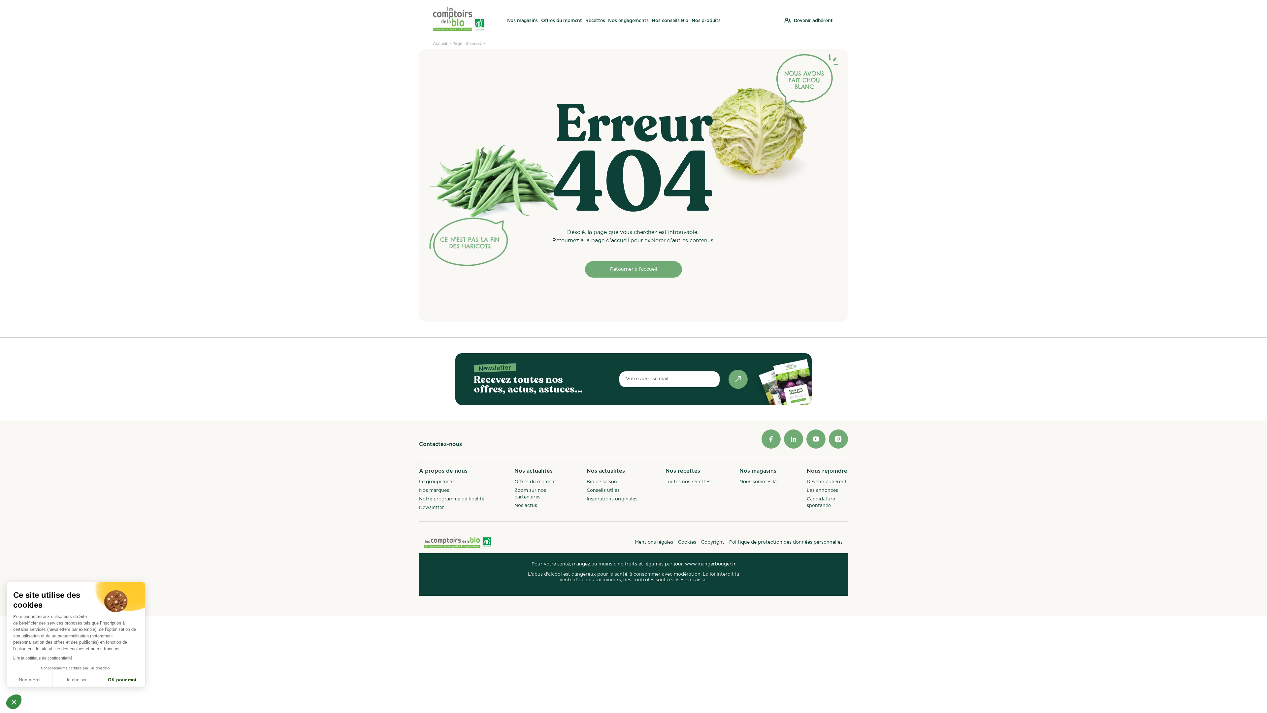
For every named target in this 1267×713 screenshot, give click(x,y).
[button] (14, 702)
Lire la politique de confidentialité (43, 658)
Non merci (29, 679)
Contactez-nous (440, 444)
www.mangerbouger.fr (710, 564)
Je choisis (76, 679)
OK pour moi (122, 679)
